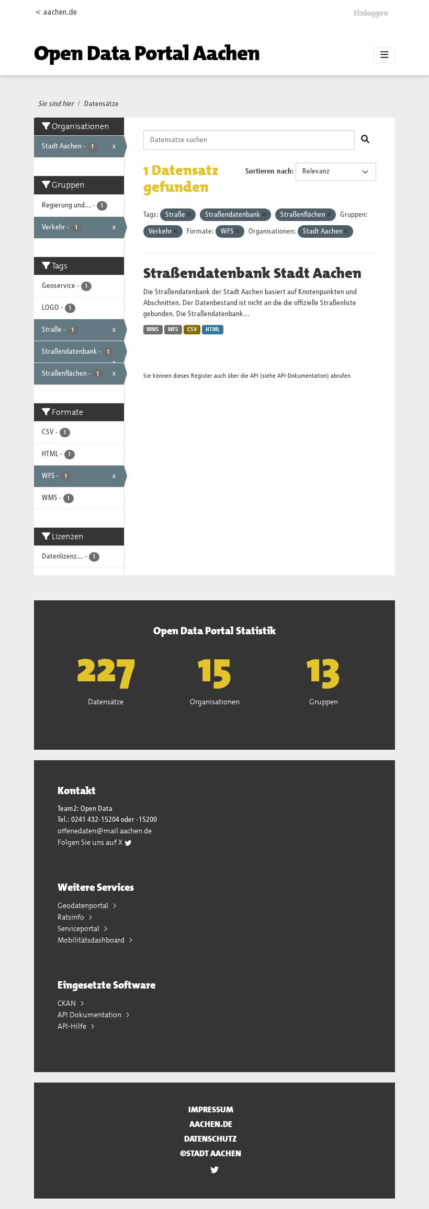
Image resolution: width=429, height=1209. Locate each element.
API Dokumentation (90, 1014)
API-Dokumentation (302, 376)
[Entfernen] (188, 215)
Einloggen (371, 13)
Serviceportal (79, 928)
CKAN (67, 1003)
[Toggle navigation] (384, 55)
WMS (152, 329)
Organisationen (215, 701)
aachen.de (210, 1124)
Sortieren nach (268, 171)
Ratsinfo (72, 917)
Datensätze (101, 104)
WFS (173, 329)
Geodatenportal (84, 905)
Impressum (210, 1109)
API (254, 376)
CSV (192, 329)
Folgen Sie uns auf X (91, 842)
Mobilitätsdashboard (92, 940)
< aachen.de (56, 12)
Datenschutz (210, 1138)
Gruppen (323, 701)
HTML (213, 329)
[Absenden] (365, 140)
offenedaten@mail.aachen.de (105, 830)
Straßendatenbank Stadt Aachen (252, 273)
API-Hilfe (73, 1026)
